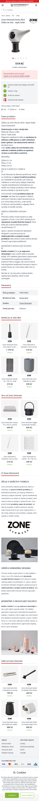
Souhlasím (12, 795)
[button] (13, 57)
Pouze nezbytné (27, 795)
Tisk (4, 109)
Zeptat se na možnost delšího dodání (16, 76)
